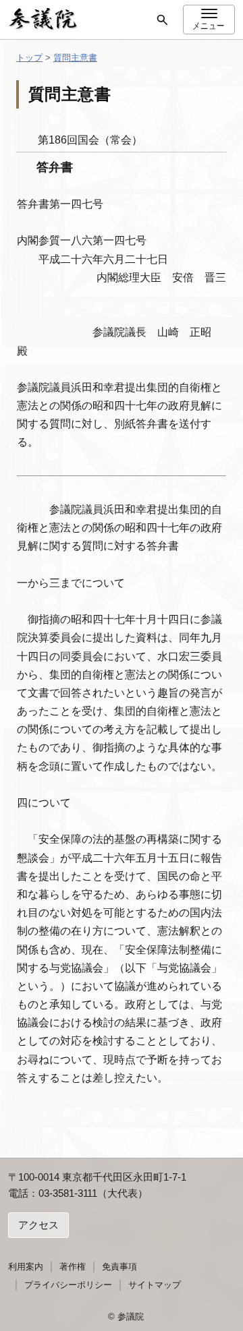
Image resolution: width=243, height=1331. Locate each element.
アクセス (38, 1225)
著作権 (72, 1267)
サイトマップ (154, 1285)
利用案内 (25, 1267)
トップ (29, 58)
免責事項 (119, 1267)
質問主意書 (75, 58)
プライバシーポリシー (68, 1285)
